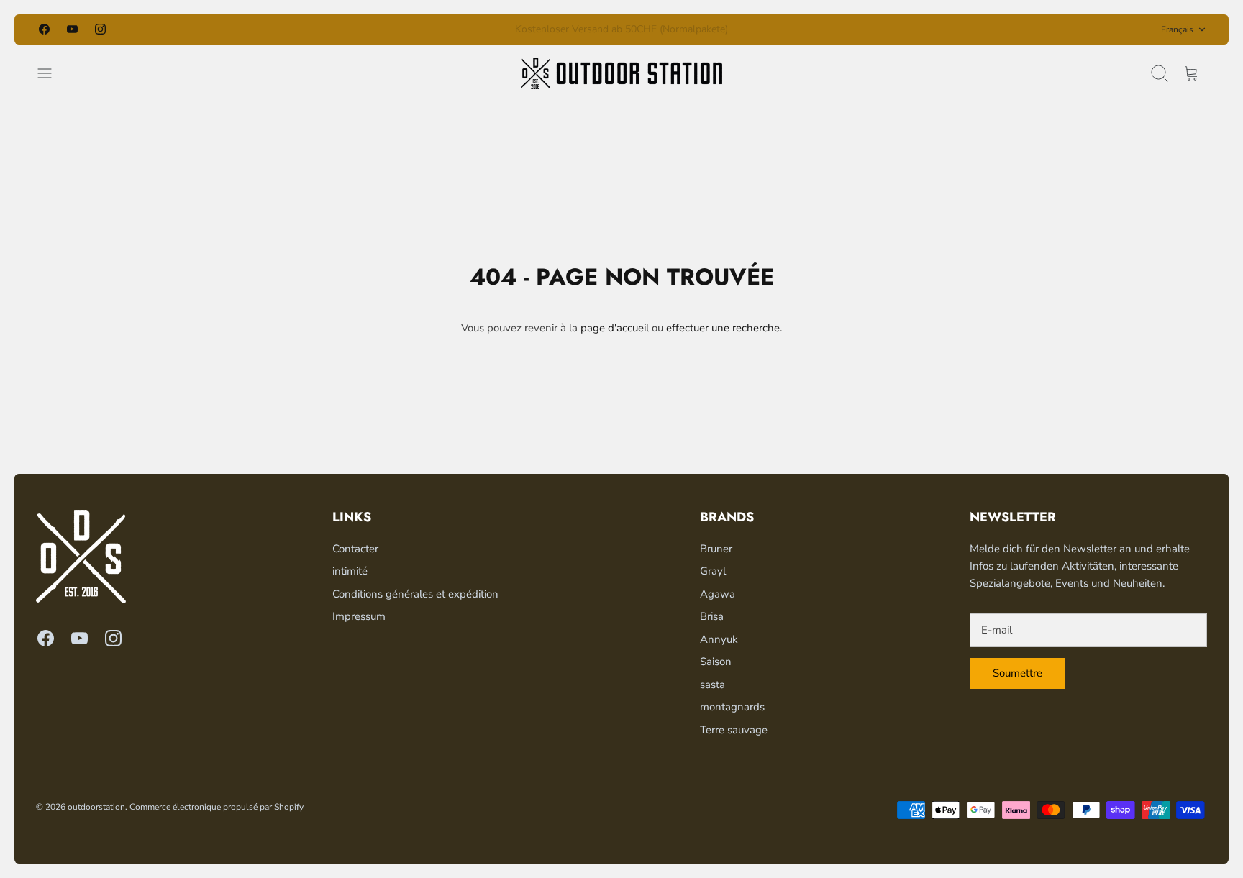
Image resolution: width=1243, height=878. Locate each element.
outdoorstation (96, 807)
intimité (350, 571)
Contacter (355, 548)
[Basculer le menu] (52, 73)
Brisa (712, 616)
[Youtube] (72, 29)
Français (1177, 29)
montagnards (732, 707)
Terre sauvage (734, 730)
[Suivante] (805, 29)
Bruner (716, 548)
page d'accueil (614, 328)
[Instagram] (100, 29)
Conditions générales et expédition (415, 594)
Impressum (359, 616)
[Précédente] (437, 29)
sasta (712, 684)
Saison (716, 661)
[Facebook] (44, 29)
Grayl (713, 571)
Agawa (717, 594)
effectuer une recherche (723, 328)
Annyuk (719, 639)
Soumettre (1017, 673)
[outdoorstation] (621, 73)
